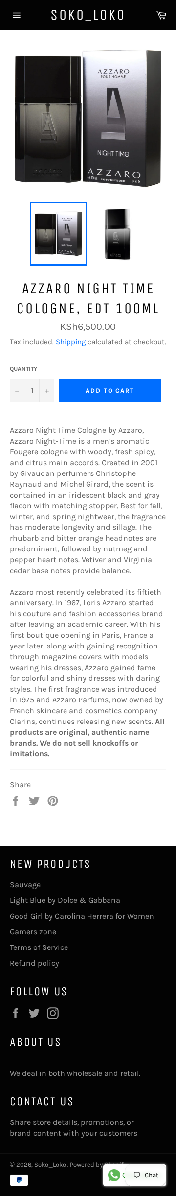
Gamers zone (33, 931)
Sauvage (25, 884)
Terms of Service (39, 947)
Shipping (71, 341)
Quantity (23, 368)
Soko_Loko (88, 15)
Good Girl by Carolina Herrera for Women (82, 916)
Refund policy (34, 963)
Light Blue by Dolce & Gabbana (65, 900)
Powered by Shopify (98, 1164)
